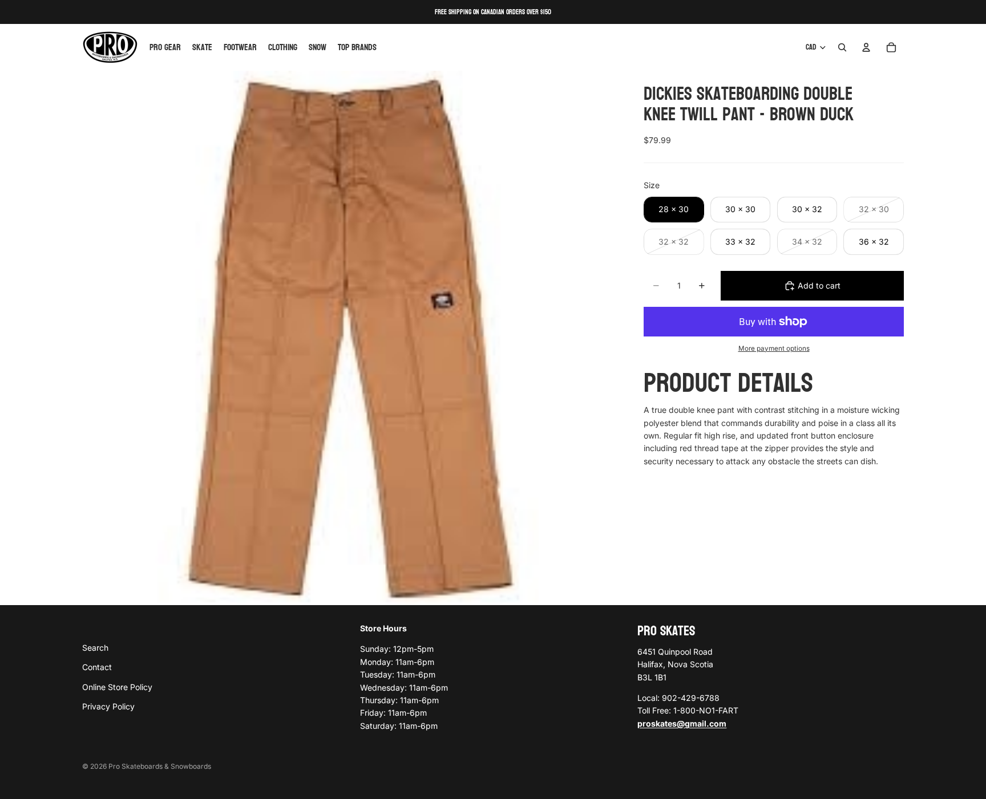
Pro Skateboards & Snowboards (159, 766)
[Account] (866, 47)
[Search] (842, 47)
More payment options (774, 348)
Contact (97, 667)
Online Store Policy (117, 686)
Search (95, 647)
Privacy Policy (108, 706)
